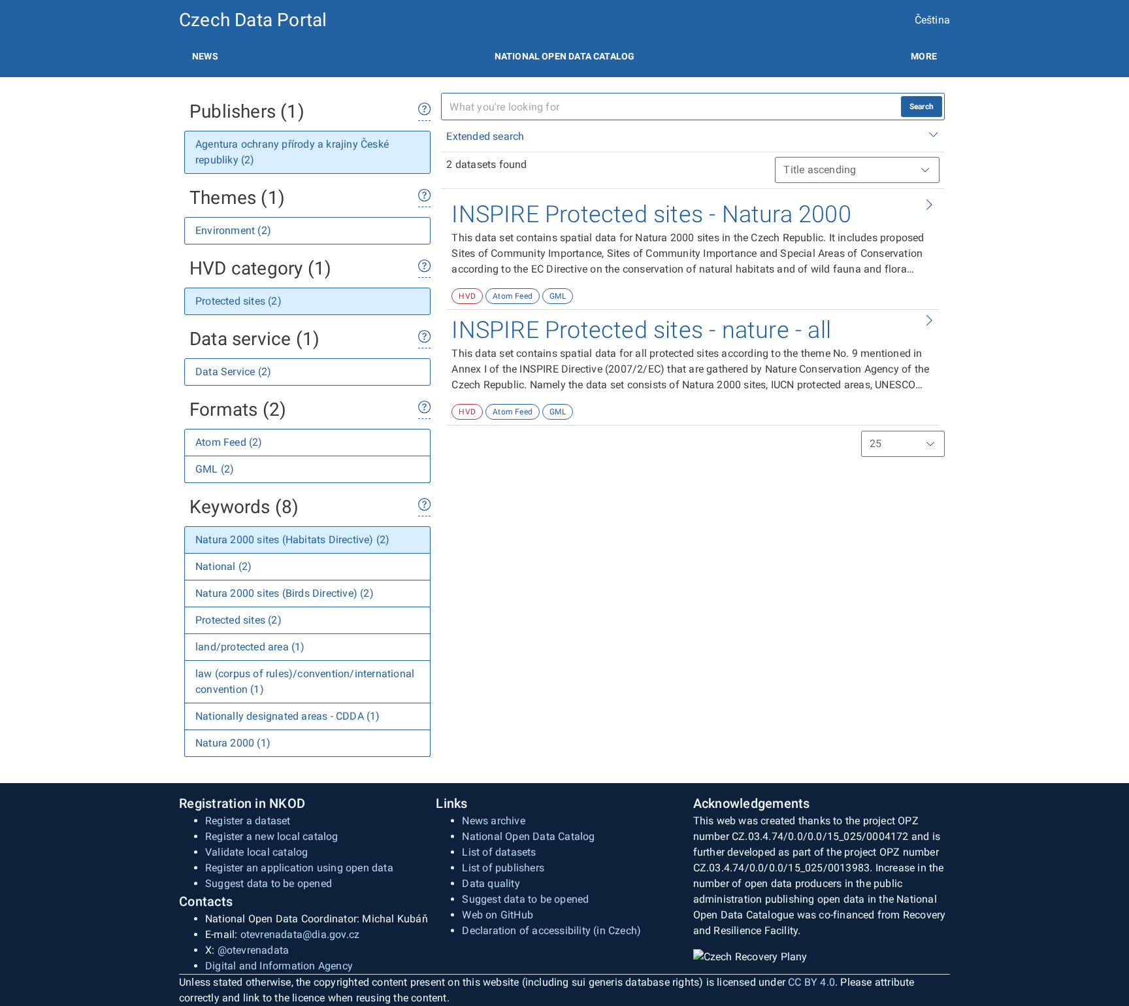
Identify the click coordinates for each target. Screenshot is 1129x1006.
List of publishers (503, 868)
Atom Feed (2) (229, 442)
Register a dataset (248, 820)
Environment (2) (233, 230)
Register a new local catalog (271, 836)
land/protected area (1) (250, 647)
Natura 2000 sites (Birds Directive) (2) (284, 593)
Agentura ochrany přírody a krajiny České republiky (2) (292, 152)
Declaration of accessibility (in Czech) (551, 930)
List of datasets (499, 852)
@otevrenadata (253, 950)
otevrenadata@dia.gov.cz (300, 934)
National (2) (223, 566)
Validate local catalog (256, 852)
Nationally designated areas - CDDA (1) (287, 716)
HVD (467, 296)
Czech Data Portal (253, 20)
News (205, 56)
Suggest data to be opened (268, 883)
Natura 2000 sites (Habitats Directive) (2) (292, 539)
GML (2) (214, 469)
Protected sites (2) (238, 301)
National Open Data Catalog (528, 836)
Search (921, 106)
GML (557, 296)
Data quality (490, 883)
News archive (493, 820)
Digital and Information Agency (279, 966)
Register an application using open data (299, 868)
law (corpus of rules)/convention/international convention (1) (304, 681)
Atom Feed (512, 296)
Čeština (932, 20)
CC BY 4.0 (811, 982)
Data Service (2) (233, 371)
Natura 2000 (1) (232, 743)
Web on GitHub (497, 915)
